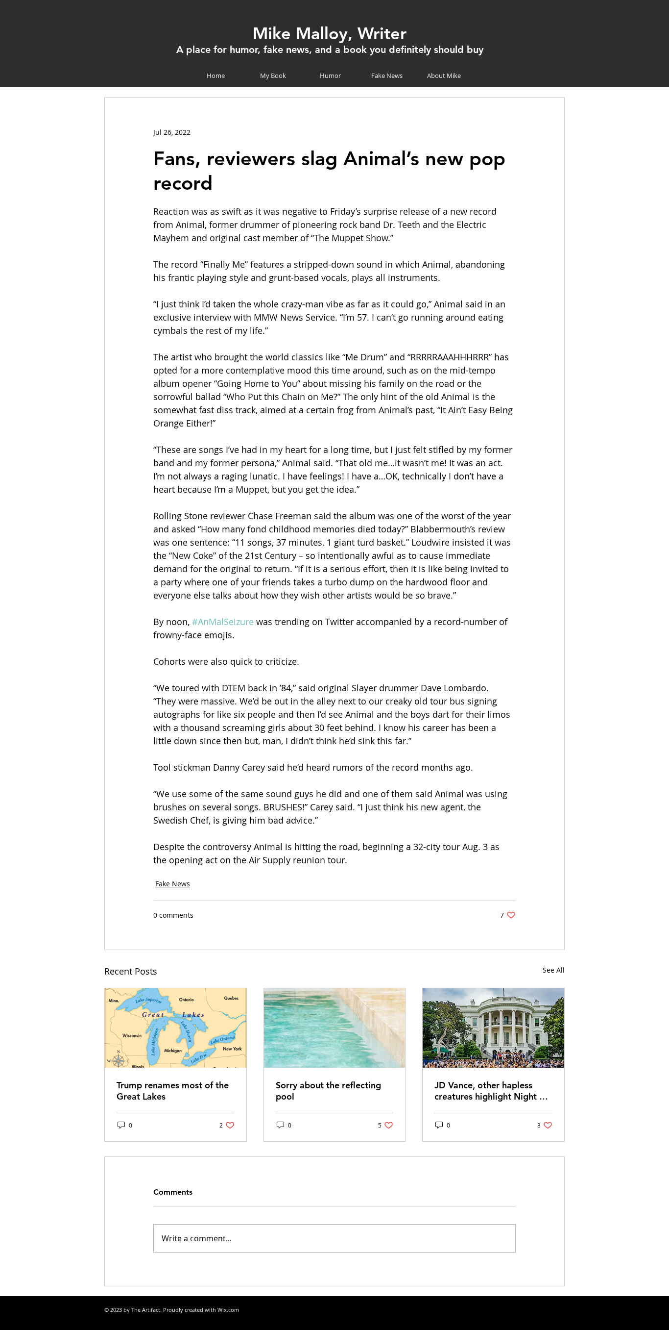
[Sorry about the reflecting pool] (335, 1028)
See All (554, 970)
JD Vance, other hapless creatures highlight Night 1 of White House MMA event (491, 1090)
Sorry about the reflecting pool (328, 1090)
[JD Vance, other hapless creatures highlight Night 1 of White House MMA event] (493, 1028)
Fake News (172, 883)
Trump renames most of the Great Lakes (173, 1090)
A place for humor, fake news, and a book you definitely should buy (329, 49)
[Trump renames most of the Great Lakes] (175, 1028)
